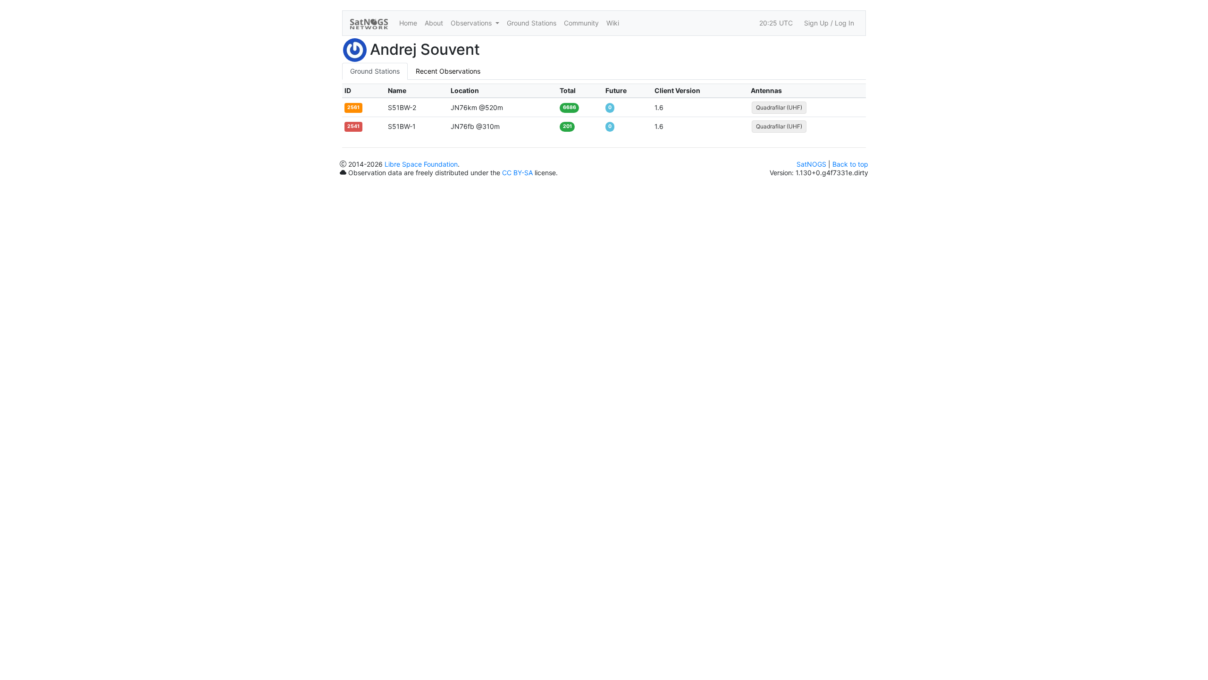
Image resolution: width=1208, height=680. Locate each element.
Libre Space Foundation (421, 164)
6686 (569, 107)
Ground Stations (531, 23)
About (434, 23)
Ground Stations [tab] (375, 71)
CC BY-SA (517, 173)
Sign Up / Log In (829, 23)
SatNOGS (811, 164)
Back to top (850, 164)
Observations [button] (472, 23)
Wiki (612, 23)
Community (581, 23)
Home (408, 23)
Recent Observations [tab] (448, 71)
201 (567, 126)
